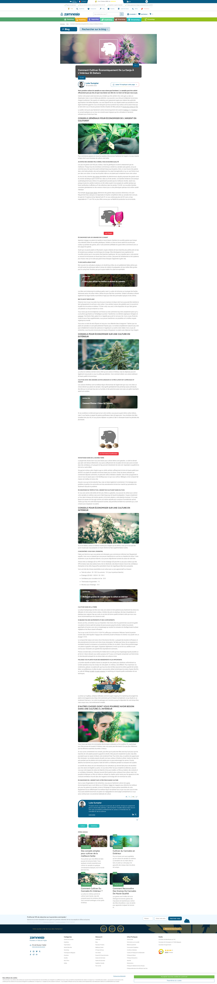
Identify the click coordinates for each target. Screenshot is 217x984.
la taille (92, 671)
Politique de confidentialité (48, 922)
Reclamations (130, 963)
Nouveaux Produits (99, 944)
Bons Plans (66, 960)
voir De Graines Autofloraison (108, 453)
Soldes (65, 963)
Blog (96, 942)
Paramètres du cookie (174, 980)
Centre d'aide (130, 939)
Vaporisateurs (67, 944)
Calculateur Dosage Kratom (165, 944)
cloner (87, 240)
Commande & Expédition (132, 947)
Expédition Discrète (99, 963)
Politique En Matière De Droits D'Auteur (136, 965)
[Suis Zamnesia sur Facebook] (30, 951)
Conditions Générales (132, 950)
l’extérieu (134, 110)
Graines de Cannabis (68, 939)
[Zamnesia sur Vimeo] (36, 951)
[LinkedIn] (133, 814)
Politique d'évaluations (132, 958)
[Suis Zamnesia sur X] (40, 951)
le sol (81, 470)
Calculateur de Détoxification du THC (167, 939)
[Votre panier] (151, 14)
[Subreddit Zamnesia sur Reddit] (33, 954)
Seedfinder (97, 939)
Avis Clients (98, 952)
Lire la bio (92, 815)
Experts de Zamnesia (100, 960)
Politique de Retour (131, 955)
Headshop (66, 942)
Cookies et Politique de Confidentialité (135, 952)
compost (80, 316)
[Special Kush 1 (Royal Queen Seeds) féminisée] (108, 216)
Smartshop (66, 950)
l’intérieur (126, 110)
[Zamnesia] (75, 14)
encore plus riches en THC (130, 107)
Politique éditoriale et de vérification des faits (137, 968)
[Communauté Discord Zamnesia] (36, 954)
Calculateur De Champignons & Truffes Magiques (170, 942)
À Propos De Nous (99, 950)
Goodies (66, 958)
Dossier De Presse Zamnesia (101, 955)
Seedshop (94, 826)
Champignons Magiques (69, 952)
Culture (83, 826)
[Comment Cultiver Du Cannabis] (108, 685)
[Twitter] (135, 814)
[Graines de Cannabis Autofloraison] (108, 437)
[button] (81, 84)
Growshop (66, 955)
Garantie (129, 960)
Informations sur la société (133, 942)
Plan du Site (98, 965)
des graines (96, 176)
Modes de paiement (131, 944)
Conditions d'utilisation (60, 922)
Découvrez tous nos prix (172, 929)
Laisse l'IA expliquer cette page (125, 84)
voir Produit (108, 233)
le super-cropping (100, 671)
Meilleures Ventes (99, 947)
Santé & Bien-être (68, 947)
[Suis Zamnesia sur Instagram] (33, 951)
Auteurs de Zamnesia (100, 958)
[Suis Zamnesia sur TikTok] (30, 954)
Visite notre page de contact (38, 947)
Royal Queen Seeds (91, 193)
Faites (110, 785)
